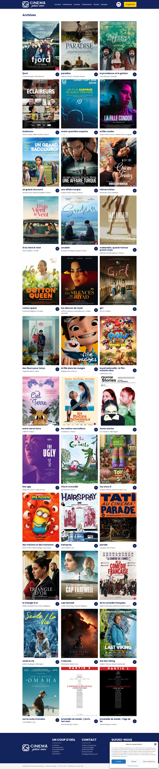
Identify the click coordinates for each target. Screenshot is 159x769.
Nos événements (58, 749)
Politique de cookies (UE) (75, 766)
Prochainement (57, 747)
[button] (155, 744)
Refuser (133, 761)
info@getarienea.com (90, 754)
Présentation (87, 4)
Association (56, 754)
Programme (130, 4)
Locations (55, 752)
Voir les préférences (149, 761)
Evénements (67, 4)
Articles (96, 4)
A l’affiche (55, 745)
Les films (58, 4)
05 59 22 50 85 (87, 752)
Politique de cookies (133, 765)
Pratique (104, 4)
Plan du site (62, 766)
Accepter (118, 761)
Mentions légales (51, 766)
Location (77, 4)
